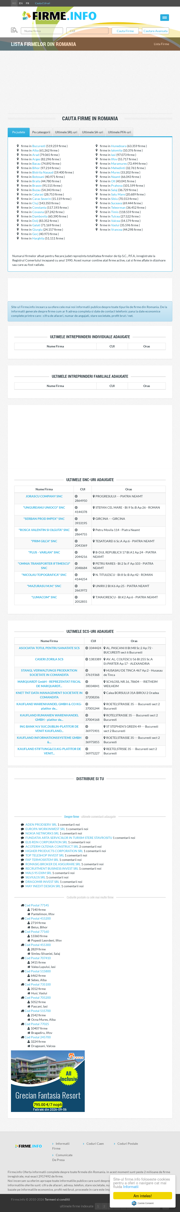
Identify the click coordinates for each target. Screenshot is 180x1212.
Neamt (115, 177)
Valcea (115, 221)
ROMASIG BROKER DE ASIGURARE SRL (53, 864)
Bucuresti (38, 146)
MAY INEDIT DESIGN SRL (43, 886)
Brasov (37, 185)
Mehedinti (118, 168)
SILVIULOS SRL (35, 877)
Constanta (39, 207)
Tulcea (115, 216)
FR (27, 3)
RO (14, 3)
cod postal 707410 (38, 958)
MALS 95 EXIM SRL (38, 873)
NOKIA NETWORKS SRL (42, 833)
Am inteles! (142, 1195)
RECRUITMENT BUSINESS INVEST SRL (52, 868)
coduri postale (127, 1143)
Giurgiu (37, 229)
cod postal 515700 (38, 1011)
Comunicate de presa (62, 1157)
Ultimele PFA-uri (119, 132)
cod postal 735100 (38, 984)
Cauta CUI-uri (42, 3)
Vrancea (116, 229)
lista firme (161, 44)
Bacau (36, 163)
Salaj (114, 190)
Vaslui (115, 225)
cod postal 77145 (37, 905)
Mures (115, 172)
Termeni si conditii (57, 1199)
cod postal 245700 (38, 1037)
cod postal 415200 (38, 918)
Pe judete (18, 132)
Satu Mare (118, 194)
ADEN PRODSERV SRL (41, 824)
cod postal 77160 (37, 931)
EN (21, 3)
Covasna (38, 212)
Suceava (116, 203)
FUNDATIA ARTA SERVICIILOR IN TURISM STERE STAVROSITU (69, 838)
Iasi (113, 155)
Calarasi (37, 194)
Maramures (119, 163)
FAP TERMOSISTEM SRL (42, 860)
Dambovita (39, 216)
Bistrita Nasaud (42, 172)
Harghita (38, 238)
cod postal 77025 (37, 1024)
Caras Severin (41, 199)
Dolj (35, 221)
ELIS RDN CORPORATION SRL (46, 842)
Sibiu (114, 199)
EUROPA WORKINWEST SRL (45, 829)
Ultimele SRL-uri (66, 132)
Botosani (38, 177)
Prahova (116, 185)
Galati (36, 225)
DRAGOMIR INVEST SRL (42, 881)
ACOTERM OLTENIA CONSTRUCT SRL (52, 846)
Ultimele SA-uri (92, 132)
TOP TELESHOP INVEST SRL (45, 855)
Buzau (36, 190)
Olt (113, 181)
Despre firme (72, 817)
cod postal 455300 (38, 945)
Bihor (36, 168)
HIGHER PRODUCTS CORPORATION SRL (54, 851)
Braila (36, 181)
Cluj (35, 203)
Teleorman (118, 207)
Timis (115, 212)
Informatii (131, 1186)
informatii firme (61, 1146)
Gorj (35, 234)
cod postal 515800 (38, 971)
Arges (36, 159)
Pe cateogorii (41, 132)
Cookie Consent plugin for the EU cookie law (143, 1203)
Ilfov (114, 159)
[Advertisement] (91, 82)
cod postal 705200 (38, 997)
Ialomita (116, 150)
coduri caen (95, 1143)
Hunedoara (118, 146)
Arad (35, 155)
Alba (35, 150)
